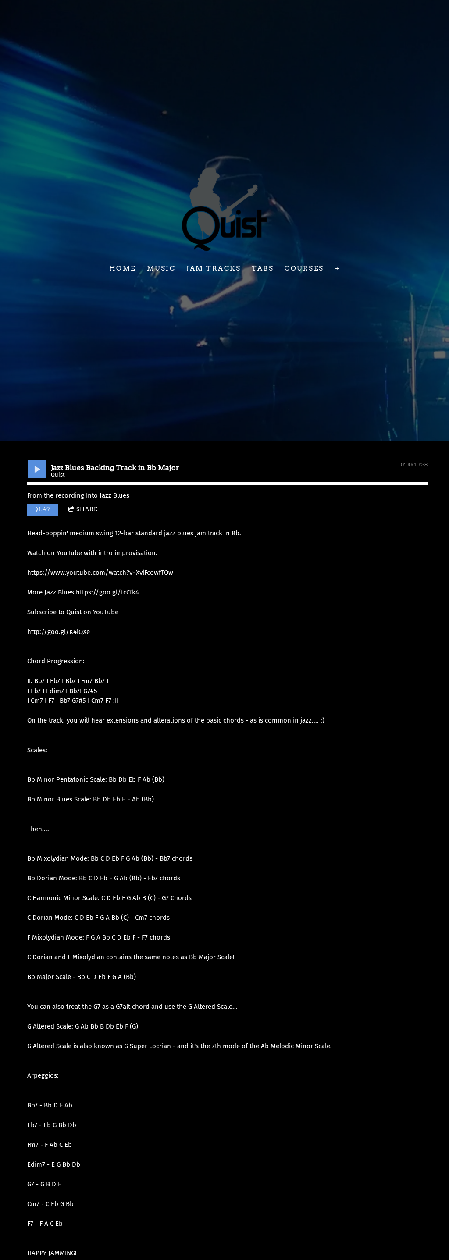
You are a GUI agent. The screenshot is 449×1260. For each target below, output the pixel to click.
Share (87, 509)
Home (122, 268)
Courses (304, 268)
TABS (263, 268)
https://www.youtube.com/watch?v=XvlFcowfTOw (100, 573)
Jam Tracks (213, 268)
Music (160, 268)
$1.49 (42, 509)
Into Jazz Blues (107, 495)
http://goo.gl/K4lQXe (58, 632)
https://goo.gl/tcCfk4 (107, 592)
